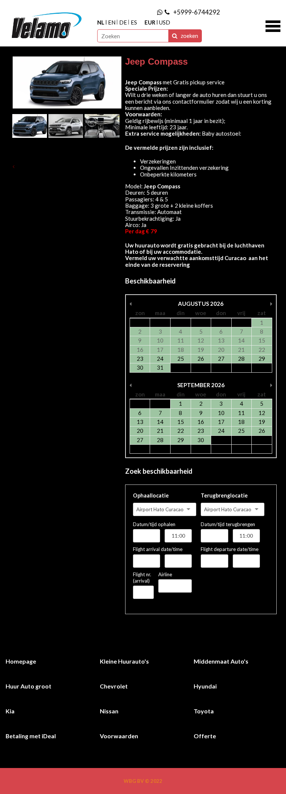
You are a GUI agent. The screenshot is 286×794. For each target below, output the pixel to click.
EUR (149, 22)
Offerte (205, 735)
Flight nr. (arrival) (142, 577)
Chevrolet (114, 686)
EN (111, 22)
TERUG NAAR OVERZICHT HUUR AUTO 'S (66, 166)
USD (164, 22)
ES (134, 22)
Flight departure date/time (229, 549)
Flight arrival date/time (157, 549)
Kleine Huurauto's (124, 661)
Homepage (21, 661)
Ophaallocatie (151, 495)
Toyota (204, 710)
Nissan (109, 710)
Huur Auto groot (28, 686)
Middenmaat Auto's (221, 661)
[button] (273, 25)
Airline (165, 574)
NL (100, 22)
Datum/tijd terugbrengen (228, 524)
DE (123, 22)
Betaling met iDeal (31, 735)
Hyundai (205, 686)
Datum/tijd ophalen (154, 524)
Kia (10, 710)
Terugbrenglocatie (224, 495)
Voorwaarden (119, 735)
